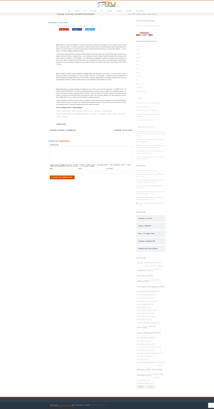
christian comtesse (66, 111)
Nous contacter (69, 406)
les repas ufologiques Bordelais (146, 294)
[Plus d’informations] (99, 29)
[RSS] (121, 124)
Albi (140, 263)
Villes (84, 10)
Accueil (69, 10)
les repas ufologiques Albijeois (148, 291)
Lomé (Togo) (139, 87)
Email (80, 168)
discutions (90, 111)
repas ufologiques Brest (142, 347)
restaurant (109, 113)
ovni (91, 113)
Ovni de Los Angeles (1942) (142, 106)
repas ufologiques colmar (155, 347)
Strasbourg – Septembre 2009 (62, 130)
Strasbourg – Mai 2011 (124, 130)
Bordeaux (138, 53)
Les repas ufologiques (107, 111)
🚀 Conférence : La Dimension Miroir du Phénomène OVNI (149, 203)
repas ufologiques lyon (143, 353)
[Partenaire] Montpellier (143, 380)
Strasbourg (85, 26)
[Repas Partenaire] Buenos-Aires (146, 383)
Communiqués (119, 10)
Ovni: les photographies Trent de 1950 (145, 120)
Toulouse (138, 72)
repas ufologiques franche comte (145, 350)
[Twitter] (108, 124)
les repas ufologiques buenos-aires (145, 298)
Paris (137, 68)
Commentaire (54, 144)
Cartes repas (77, 10)
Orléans (138, 64)
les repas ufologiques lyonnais (145, 304)
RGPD (92, 405)
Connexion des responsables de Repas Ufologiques (147, 25)
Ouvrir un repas (93, 10)
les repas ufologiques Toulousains (148, 322)
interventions (97, 111)
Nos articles (110, 10)
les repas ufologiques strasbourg (64, 113)
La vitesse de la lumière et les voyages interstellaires (148, 103)
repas (95, 113)
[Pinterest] (111, 124)
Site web (110, 168)
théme (114, 113)
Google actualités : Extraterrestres (146, 127)
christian (59, 111)
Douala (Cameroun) (140, 91)
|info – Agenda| (139, 46)
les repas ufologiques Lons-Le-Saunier (147, 301)
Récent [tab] (150, 386)
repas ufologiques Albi (145, 337)
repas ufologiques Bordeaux (145, 344)
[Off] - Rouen (156, 377)
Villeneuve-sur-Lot (140, 83)
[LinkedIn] (118, 124)
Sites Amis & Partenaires (57, 406)
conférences (157, 269)
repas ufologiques (102, 113)
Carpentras (138, 57)
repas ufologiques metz (156, 353)
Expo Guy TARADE (139, 10)
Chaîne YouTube (129, 10)
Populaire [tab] (141, 386)
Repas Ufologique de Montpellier (143, 170)
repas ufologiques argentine (144, 341)
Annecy (138, 49)
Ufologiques (65, 116)
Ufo (123, 113)
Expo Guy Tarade (100, 405)
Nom (51, 168)
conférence (79, 111)
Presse (102, 10)
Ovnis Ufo (140, 98)
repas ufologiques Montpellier (145, 356)
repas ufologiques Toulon (143, 359)
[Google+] (114, 124)
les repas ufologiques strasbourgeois (81, 113)
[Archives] (80, 26)
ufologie (58, 116)
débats (85, 111)
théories (119, 113)
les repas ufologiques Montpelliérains (146, 310)
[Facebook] (104, 124)
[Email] (124, 124)
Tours (137, 80)
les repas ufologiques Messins (144, 307)
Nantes (137, 61)
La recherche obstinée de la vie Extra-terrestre (146, 110)
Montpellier (139, 76)
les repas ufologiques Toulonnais (144, 319)
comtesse (74, 111)
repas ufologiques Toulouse (146, 362)
